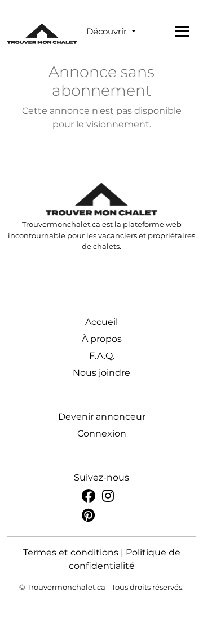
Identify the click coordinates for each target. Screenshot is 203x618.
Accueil (101, 322)
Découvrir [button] (107, 31)
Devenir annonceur (101, 416)
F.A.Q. (101, 355)
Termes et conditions (70, 552)
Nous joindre (101, 372)
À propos (102, 339)
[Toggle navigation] (182, 31)
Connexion (101, 433)
